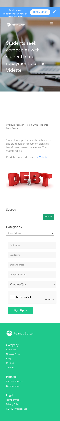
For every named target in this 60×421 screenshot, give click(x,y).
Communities (12, 386)
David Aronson (16, 125)
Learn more (40, 12)
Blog (8, 359)
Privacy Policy (13, 404)
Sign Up (18, 310)
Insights (44, 125)
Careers (10, 368)
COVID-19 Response (16, 409)
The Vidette (41, 157)
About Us (11, 350)
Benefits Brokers (14, 381)
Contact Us (11, 363)
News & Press (13, 354)
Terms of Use (12, 400)
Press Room (12, 128)
